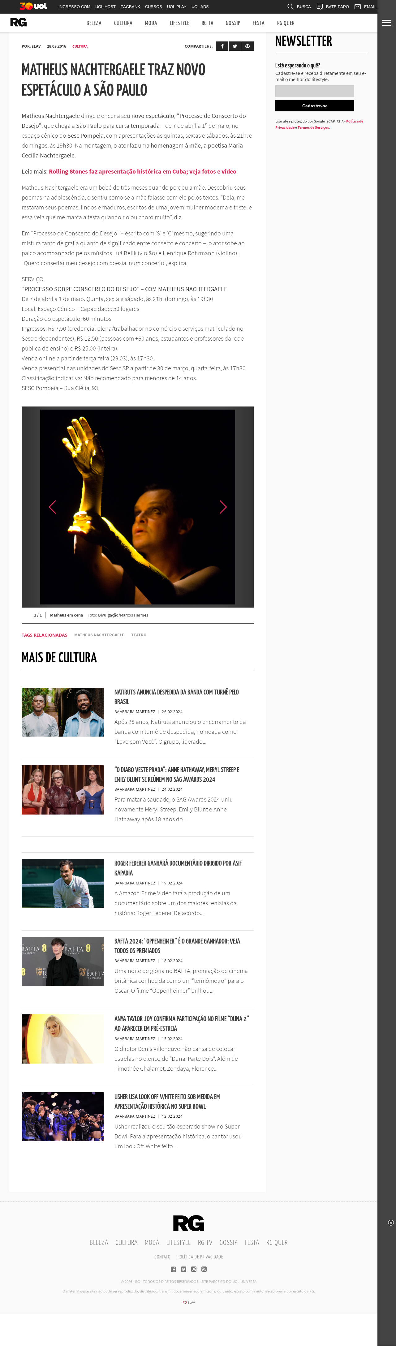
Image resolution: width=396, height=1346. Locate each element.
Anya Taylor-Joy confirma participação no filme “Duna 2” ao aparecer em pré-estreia (181, 1024)
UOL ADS (200, 6)
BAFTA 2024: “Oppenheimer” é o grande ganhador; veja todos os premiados (177, 946)
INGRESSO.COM (74, 6)
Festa (259, 23)
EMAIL (370, 6)
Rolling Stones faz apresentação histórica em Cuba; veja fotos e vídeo (142, 171)
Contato (162, 1257)
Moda (151, 23)
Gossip (233, 23)
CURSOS (153, 6)
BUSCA (304, 6)
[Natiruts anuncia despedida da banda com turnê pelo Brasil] (63, 734)
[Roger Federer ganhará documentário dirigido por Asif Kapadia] (63, 906)
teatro (139, 635)
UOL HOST (105, 6)
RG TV (207, 23)
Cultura (123, 23)
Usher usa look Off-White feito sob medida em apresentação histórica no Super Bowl (167, 1102)
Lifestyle (179, 23)
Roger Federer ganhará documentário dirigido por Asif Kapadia (178, 868)
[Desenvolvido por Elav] (188, 1304)
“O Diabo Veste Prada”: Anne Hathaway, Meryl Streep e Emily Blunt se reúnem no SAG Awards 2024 (176, 775)
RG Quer (286, 23)
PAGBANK (130, 6)
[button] (238, 507)
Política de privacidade (200, 1257)
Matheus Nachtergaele (99, 635)
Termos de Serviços (313, 127)
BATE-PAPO (337, 6)
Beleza (94, 23)
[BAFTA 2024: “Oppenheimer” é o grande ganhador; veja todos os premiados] (63, 984)
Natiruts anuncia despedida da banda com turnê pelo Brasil (176, 697)
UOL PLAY (177, 6)
